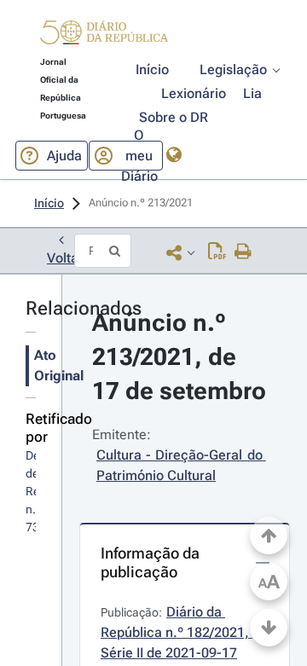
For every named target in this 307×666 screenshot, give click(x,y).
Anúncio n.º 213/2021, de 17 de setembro (179, 357)
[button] (104, 34)
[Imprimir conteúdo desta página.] (243, 252)
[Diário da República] (104, 36)
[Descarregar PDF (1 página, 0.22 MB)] (217, 252)
